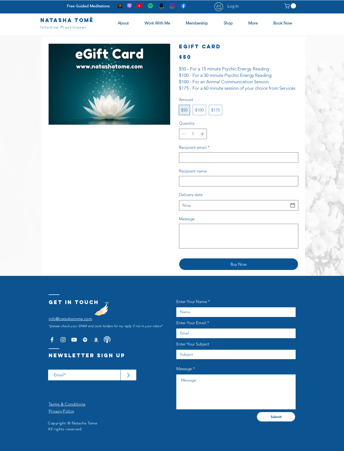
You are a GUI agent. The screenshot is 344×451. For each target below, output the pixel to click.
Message (187, 218)
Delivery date (191, 194)
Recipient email (194, 147)
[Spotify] (150, 5)
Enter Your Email (191, 323)
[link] (290, 6)
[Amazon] (161, 5)
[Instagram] (172, 5)
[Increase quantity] (202, 134)
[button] (201, 23)
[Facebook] (183, 5)
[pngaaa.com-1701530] (107, 339)
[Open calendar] (292, 205)
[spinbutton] (193, 134)
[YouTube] (74, 339)
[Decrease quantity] (183, 134)
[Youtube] (139, 5)
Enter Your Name (191, 302)
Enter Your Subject (192, 344)
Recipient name (193, 171)
